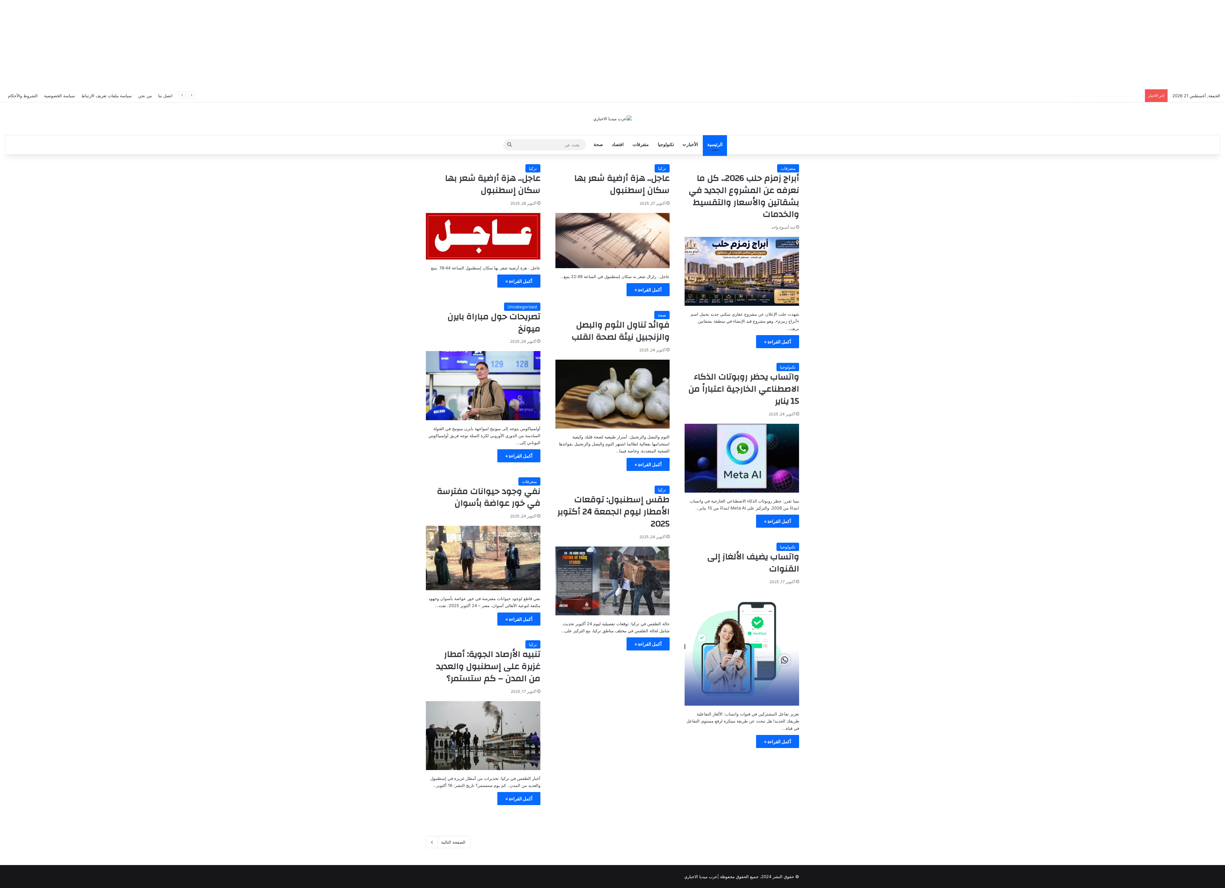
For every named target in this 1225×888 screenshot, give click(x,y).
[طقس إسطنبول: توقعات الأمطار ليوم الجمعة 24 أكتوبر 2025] (612, 581)
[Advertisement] (612, 44)
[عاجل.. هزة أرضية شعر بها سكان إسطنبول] (612, 240)
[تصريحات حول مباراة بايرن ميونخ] (483, 385)
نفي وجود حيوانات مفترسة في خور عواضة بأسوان (488, 497)
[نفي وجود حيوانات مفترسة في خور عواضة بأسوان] (483, 558)
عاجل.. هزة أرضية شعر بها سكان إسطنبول (1104, 95)
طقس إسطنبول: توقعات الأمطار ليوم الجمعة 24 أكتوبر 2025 (613, 512)
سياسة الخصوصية (59, 95)
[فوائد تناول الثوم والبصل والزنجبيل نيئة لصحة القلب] (612, 394)
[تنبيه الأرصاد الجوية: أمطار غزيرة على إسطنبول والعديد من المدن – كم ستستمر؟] (483, 735)
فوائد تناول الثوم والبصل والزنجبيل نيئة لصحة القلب (621, 331)
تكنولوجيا (666, 144)
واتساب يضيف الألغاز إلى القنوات (753, 563)
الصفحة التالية (453, 842)
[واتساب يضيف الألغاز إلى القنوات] (742, 648)
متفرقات (641, 144)
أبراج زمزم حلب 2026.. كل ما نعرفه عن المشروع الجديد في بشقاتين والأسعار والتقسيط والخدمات (744, 196)
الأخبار (692, 144)
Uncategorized (522, 306)
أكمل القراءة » (777, 341)
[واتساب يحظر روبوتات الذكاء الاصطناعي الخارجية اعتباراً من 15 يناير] (742, 458)
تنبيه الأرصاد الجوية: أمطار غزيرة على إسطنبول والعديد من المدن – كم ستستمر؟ (488, 666)
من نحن (145, 95)
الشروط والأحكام (23, 95)
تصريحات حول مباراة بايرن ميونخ (494, 323)
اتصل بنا (165, 95)
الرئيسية (715, 144)
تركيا (662, 168)
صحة (598, 144)
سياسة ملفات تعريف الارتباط (106, 95)
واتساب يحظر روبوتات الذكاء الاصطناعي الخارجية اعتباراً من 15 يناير (743, 389)
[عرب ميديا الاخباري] (612, 118)
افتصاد (618, 144)
